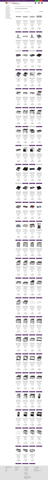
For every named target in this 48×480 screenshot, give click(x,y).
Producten (16, 6)
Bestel (18, 88)
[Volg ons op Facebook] (34, 467)
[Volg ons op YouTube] (38, 467)
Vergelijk (19, 46)
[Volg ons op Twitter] (36, 467)
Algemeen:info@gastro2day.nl (27, 476)
